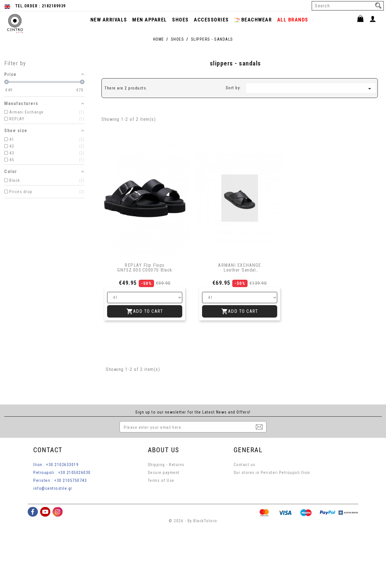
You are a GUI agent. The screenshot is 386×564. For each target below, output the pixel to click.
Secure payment (164, 472)
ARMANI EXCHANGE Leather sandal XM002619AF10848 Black (239, 268)
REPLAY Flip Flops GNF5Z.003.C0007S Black (144, 268)
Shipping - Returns (166, 464)
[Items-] (363, 19)
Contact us (244, 464)
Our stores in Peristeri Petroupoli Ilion (272, 472)
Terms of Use (161, 480)
